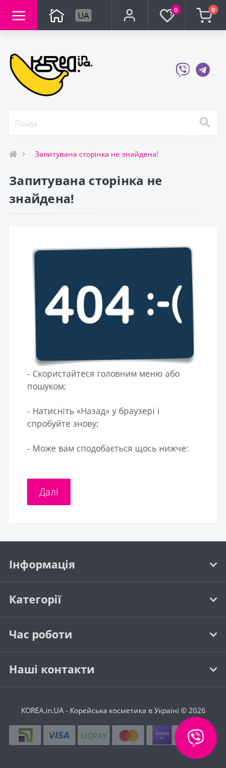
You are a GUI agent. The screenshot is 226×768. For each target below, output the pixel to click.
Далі (48, 492)
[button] (129, 15)
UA (83, 15)
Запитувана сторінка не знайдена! (97, 154)
